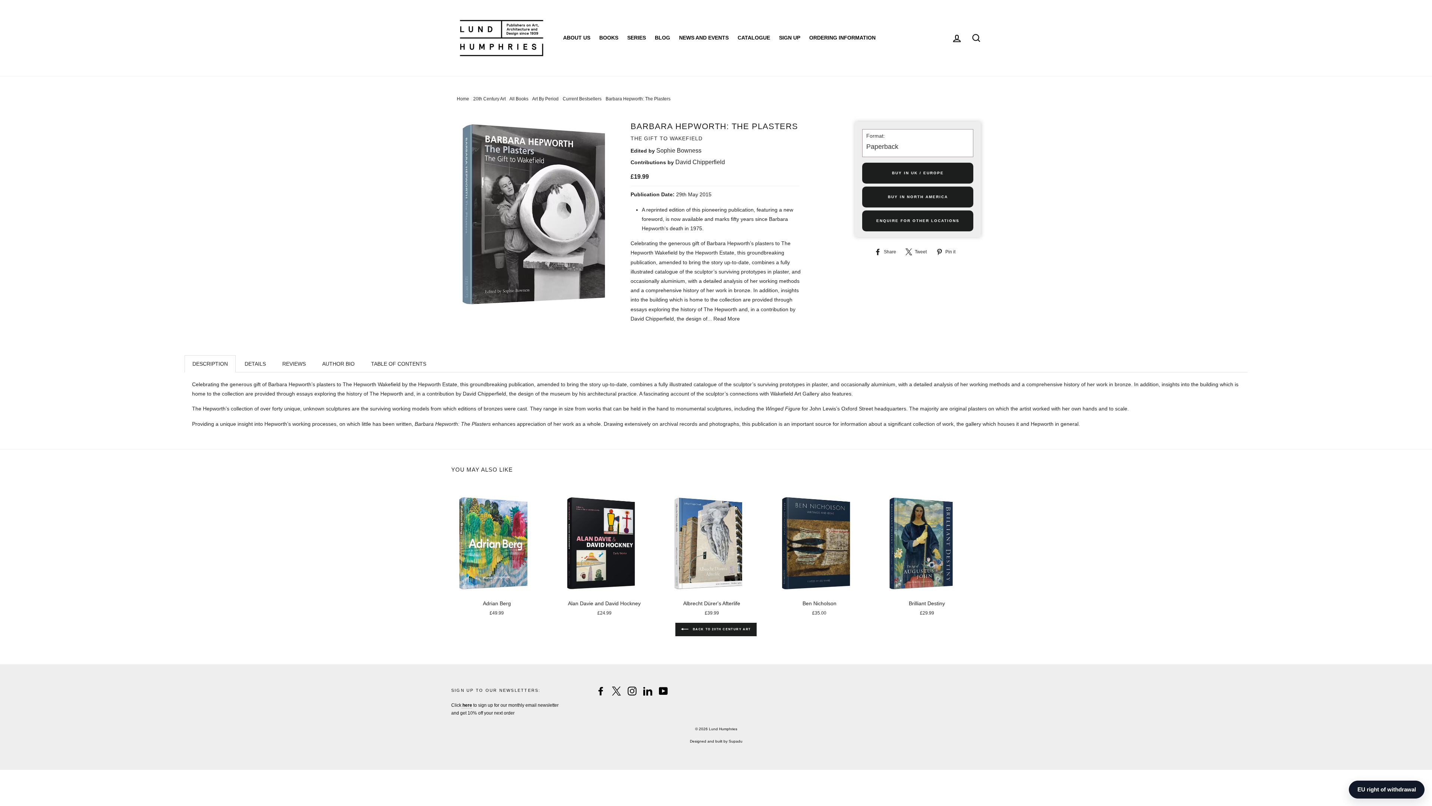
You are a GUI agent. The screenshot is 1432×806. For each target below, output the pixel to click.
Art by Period (545, 98)
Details (255, 364)
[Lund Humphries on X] (616, 691)
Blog (662, 38)
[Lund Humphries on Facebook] (600, 691)
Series (636, 38)
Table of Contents (398, 364)
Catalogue (754, 38)
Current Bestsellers (582, 98)
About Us (576, 38)
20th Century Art (489, 98)
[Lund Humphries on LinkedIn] (647, 691)
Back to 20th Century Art (721, 629)
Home (463, 98)
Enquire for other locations (918, 221)
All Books (518, 98)
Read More (726, 319)
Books (608, 38)
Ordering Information (842, 38)
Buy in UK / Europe (918, 173)
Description (210, 364)
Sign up (789, 38)
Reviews (294, 364)
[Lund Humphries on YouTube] (663, 691)
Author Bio (338, 364)
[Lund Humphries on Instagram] (632, 691)
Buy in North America (918, 197)
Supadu (735, 741)
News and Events (704, 38)
